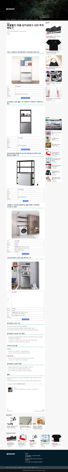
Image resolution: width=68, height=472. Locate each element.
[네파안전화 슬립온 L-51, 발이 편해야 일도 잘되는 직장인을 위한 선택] (53, 29)
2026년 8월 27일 (40, 429)
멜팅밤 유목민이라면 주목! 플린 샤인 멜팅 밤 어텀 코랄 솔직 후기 (56, 178)
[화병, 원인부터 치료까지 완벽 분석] (48, 133)
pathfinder (54, 146)
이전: (9, 411)
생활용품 (8, 23)
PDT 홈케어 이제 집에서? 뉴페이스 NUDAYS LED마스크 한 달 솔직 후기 (56, 153)
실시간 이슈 (8, 19)
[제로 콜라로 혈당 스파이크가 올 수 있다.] (53, 124)
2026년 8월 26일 (54, 181)
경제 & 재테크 (36, 19)
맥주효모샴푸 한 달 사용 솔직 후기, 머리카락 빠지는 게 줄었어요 (56, 159)
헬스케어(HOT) (13, 19)
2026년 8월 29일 (27, 429)
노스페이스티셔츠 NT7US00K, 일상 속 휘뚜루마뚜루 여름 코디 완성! (56, 443)
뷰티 (52, 151)
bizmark (53, 140)
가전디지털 (28, 467)
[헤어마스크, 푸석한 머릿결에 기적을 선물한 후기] (48, 166)
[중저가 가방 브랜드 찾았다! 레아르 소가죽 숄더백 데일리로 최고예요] (53, 60)
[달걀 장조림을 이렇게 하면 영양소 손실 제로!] (48, 145)
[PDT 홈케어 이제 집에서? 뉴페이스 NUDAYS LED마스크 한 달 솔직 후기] (48, 153)
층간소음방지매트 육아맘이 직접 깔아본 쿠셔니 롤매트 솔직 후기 (25, 427)
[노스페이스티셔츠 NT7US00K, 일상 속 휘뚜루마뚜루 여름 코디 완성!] (53, 45)
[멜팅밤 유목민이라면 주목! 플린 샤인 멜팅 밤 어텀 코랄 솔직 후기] (48, 179)
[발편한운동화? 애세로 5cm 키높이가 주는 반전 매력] (53, 76)
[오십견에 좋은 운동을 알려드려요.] (48, 139)
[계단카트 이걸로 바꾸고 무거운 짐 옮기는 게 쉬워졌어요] (12, 421)
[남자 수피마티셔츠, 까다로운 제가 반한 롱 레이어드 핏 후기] (53, 91)
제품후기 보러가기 (25, 149)
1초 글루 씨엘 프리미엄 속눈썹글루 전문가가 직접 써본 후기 (56, 172)
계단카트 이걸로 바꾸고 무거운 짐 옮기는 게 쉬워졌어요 (33, 443)
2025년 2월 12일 (57, 146)
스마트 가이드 (19, 19)
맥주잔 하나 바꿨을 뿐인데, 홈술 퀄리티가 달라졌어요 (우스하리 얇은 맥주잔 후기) (38, 427)
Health (15, 467)
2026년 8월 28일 (53, 69)
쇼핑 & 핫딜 (25, 19)
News (13, 467)
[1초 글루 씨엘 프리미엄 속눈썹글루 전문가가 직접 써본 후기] (48, 172)
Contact (37, 467)
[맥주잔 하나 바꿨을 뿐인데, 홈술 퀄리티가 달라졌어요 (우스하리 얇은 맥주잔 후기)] (38, 421)
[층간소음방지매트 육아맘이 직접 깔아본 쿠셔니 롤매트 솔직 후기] (25, 421)
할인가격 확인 (25, 253)
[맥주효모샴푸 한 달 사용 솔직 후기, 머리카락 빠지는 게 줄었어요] (48, 160)
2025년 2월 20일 (57, 140)
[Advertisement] (43, 9)
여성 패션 (47, 49)
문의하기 (41, 19)
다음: (39, 411)
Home (7, 467)
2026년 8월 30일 (14, 428)
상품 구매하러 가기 (25, 97)
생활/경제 (33, 467)
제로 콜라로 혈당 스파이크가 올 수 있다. (53, 127)
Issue (49, 126)
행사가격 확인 (25, 319)
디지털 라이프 (30, 19)
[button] (61, 19)
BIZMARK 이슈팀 (9, 428)
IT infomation (20, 467)
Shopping (24, 467)
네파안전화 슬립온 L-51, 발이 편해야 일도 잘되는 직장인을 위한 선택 (11, 443)
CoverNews (43, 470)
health (47, 126)
